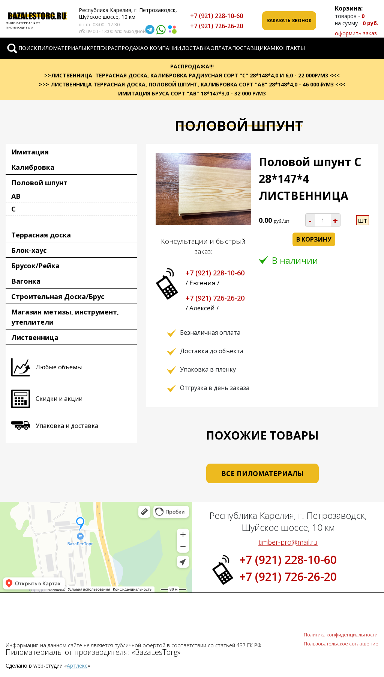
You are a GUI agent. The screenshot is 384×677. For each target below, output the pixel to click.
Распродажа (126, 47)
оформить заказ (356, 33)
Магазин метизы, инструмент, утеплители (65, 316)
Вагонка (25, 281)
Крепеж (97, 47)
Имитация (30, 151)
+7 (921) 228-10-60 (216, 16)
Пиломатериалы (62, 47)
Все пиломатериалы (262, 473)
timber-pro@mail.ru (288, 542)
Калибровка (32, 167)
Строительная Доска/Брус (57, 296)
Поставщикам (253, 47)
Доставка (196, 47)
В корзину (314, 239)
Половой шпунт (39, 182)
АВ (16, 196)
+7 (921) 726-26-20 (216, 26)
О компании (162, 47)
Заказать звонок (289, 20)
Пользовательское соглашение (341, 643)
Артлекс (77, 665)
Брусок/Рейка (35, 265)
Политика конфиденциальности (341, 634)
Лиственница (34, 337)
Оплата (221, 47)
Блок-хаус (28, 250)
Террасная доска (41, 234)
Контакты (290, 47)
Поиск (27, 47)
